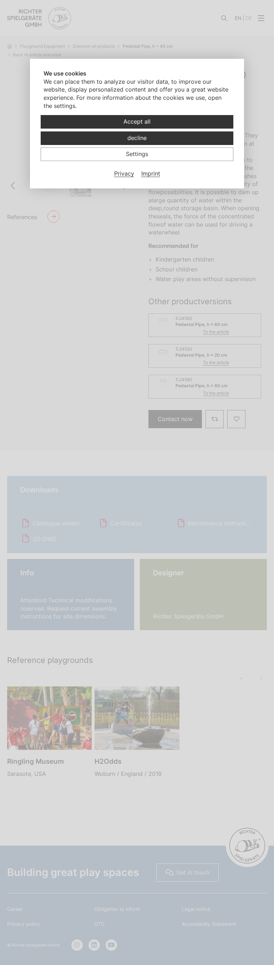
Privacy (124, 173)
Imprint (150, 173)
